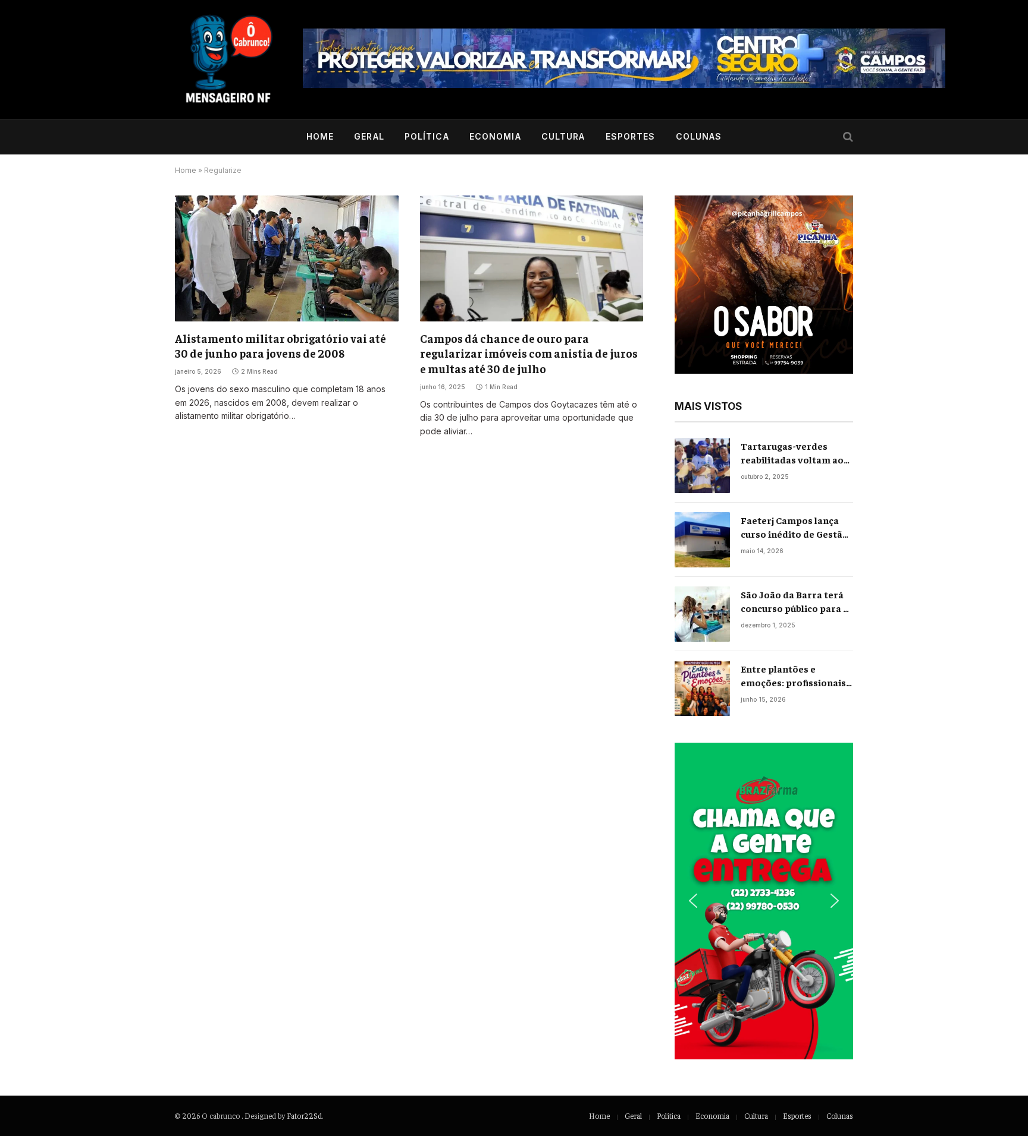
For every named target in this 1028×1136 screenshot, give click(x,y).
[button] (764, 284)
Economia (495, 136)
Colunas (699, 136)
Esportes (631, 136)
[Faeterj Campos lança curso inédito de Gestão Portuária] (702, 539)
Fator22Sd (304, 1115)
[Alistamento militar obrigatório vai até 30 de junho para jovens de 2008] (287, 258)
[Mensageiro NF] (228, 59)
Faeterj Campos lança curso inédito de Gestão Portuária (794, 527)
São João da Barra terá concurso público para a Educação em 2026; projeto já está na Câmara (794, 601)
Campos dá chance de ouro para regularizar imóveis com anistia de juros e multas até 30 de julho (529, 353)
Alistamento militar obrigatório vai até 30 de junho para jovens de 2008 (280, 346)
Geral (369, 136)
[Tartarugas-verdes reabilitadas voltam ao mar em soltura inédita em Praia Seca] (702, 465)
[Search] (847, 137)
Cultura (563, 136)
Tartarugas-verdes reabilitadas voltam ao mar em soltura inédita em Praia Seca (793, 453)
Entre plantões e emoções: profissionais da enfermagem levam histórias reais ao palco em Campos (794, 675)
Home (320, 136)
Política (427, 136)
